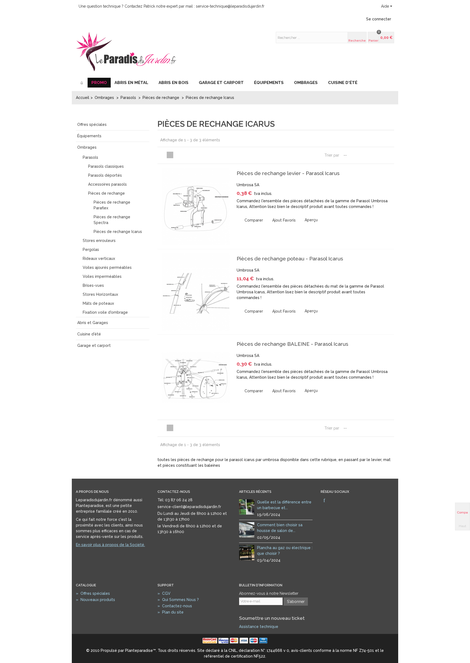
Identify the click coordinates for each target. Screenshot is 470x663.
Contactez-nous (174, 606)
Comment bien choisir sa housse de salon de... (279, 528)
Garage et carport (221, 82)
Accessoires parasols (107, 184)
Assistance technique (258, 626)
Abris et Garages (92, 322)
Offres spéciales (92, 124)
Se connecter (378, 19)
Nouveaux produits (95, 599)
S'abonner (296, 601)
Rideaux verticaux (99, 258)
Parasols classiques (106, 166)
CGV (164, 593)
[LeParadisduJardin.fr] (126, 51)
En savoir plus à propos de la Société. (110, 545)
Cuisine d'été (342, 82)
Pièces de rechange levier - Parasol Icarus (288, 173)
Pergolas (91, 249)
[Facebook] (324, 500)
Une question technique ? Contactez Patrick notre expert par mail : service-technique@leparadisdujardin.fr (171, 6)
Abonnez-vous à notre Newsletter (268, 593)
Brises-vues (93, 285)
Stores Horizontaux (100, 294)
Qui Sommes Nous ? (178, 599)
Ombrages (306, 82)
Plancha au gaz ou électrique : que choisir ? (285, 551)
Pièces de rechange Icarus (118, 231)
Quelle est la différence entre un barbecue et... (284, 505)
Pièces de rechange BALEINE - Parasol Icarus (292, 344)
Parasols (90, 157)
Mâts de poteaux (98, 303)
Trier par (331, 155)
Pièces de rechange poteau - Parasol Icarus (290, 259)
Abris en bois (173, 82)
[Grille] (163, 155)
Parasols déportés (105, 175)
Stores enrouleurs (99, 240)
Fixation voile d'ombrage (105, 312)
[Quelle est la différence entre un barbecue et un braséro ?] (246, 506)
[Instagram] (333, 500)
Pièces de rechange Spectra (112, 220)
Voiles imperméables (102, 276)
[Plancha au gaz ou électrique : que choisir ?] (246, 552)
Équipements (269, 82)
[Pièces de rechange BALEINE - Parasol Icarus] (196, 377)
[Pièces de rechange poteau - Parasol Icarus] (196, 292)
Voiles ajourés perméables (107, 267)
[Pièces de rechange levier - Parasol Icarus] (196, 206)
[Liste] (170, 155)
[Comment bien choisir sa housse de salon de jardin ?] (246, 529)
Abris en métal (131, 82)
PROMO (99, 82)
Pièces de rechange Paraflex (112, 205)
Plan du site (170, 612)
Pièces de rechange (106, 193)
